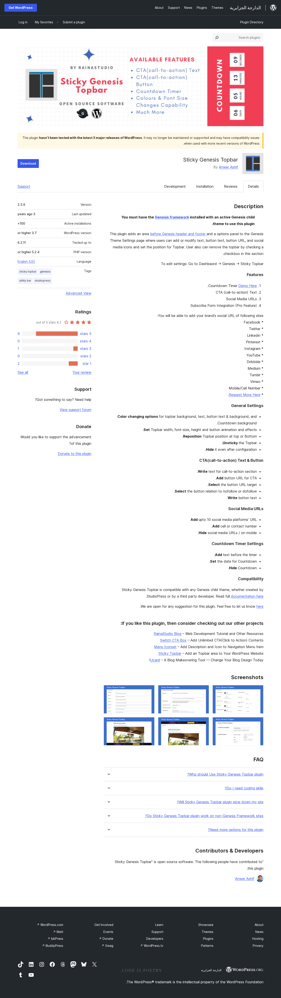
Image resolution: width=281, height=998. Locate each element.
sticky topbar (27, 271)
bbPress (55, 938)
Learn (159, 925)
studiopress (42, 280)
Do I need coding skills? (244, 788)
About (259, 925)
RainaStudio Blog (167, 633)
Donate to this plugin (74, 453)
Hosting (257, 938)
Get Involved (103, 925)
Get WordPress (21, 7)
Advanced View (78, 293)
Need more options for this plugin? (235, 830)
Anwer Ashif (228, 167)
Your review (81, 372)
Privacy (258, 945)
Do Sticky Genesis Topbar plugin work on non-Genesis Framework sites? (204, 816)
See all (23, 372)
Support (24, 186)
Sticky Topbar (170, 653)
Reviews (231, 186)
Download (28, 163)
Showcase (205, 925)
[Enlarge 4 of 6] (257, 723)
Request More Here (244, 395)
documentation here (247, 596)
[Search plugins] (217, 37)
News (259, 932)
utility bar (25, 280)
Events (108, 932)
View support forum (75, 409)
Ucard (155, 660)
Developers (154, 938)
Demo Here (247, 286)
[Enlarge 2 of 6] (203, 691)
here (259, 606)
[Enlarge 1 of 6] (257, 691)
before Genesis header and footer (178, 234)
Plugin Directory (251, 22)
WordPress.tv (151, 945)
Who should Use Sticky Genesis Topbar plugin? (225, 774)
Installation (205, 186)
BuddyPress (52, 945)
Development (175, 186)
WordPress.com (50, 925)
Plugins (208, 938)
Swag (107, 945)
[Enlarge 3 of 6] (148, 691)
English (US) (26, 261)
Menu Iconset (165, 647)
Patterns (207, 945)
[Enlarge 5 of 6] (203, 723)
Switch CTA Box (173, 640)
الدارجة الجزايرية (211, 970)
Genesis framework (172, 217)
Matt (58, 932)
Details (253, 186)
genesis (45, 271)
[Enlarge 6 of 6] (148, 723)
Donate (106, 938)
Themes (207, 932)
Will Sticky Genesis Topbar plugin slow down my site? (220, 802)
